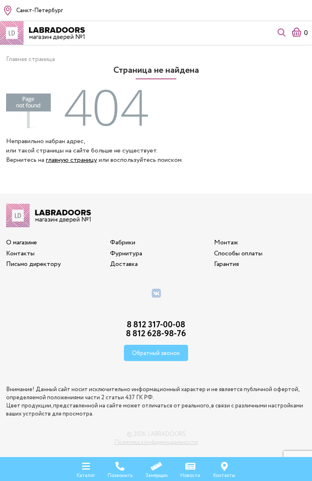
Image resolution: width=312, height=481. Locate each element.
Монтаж (226, 242)
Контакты (20, 253)
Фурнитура (126, 253)
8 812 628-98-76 (156, 334)
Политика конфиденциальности (156, 442)
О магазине (21, 242)
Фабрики (122, 242)
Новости (190, 475)
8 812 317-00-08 (156, 325)
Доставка (124, 264)
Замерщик (156, 475)
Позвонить (120, 475)
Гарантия (226, 264)
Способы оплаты (238, 253)
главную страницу (71, 160)
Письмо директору (33, 264)
